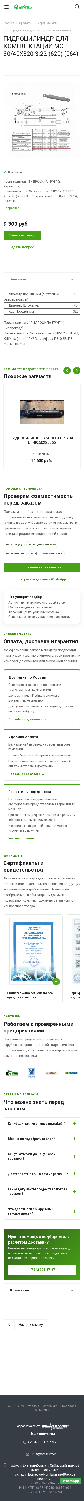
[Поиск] (77, 7)
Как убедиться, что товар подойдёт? (37, 1123)
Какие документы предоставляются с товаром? (38, 1191)
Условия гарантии (21, 838)
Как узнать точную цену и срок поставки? (31, 1156)
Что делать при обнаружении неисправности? (30, 1211)
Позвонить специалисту (42, 567)
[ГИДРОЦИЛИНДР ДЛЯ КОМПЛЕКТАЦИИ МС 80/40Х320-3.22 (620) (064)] (42, 120)
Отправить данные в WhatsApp (42, 579)
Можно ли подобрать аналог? (31, 1139)
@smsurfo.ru (47, 1454)
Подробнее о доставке (25, 719)
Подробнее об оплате (24, 774)
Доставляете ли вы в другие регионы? (38, 1174)
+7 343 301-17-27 (42, 1270)
